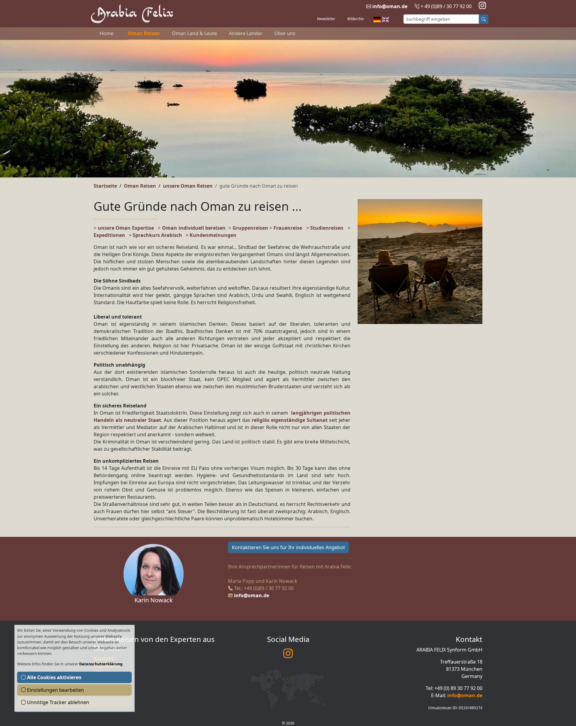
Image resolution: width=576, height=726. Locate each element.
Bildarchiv (355, 18)
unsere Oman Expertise (126, 228)
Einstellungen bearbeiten (55, 690)
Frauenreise (288, 228)
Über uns (285, 33)
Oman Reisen (144, 33)
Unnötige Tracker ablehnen (57, 702)
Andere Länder (245, 33)
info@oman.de (389, 6)
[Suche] (483, 19)
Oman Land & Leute (194, 33)
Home (106, 33)
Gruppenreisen (251, 228)
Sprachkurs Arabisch (157, 235)
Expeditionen (111, 235)
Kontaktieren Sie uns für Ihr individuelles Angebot (288, 547)
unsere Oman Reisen (188, 186)
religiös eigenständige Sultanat (290, 420)
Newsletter (326, 18)
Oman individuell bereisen (194, 228)
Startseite (105, 186)
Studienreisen (327, 228)
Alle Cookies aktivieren (54, 677)
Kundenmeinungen (213, 235)
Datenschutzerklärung (100, 664)
